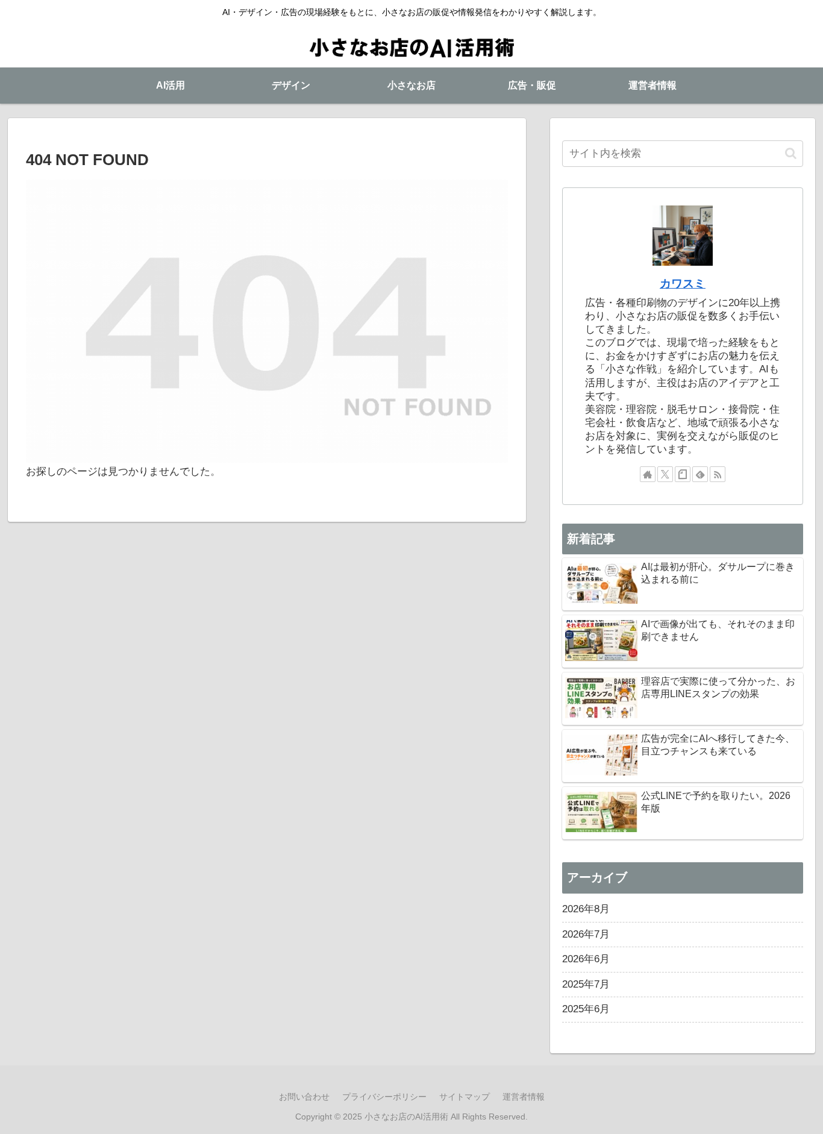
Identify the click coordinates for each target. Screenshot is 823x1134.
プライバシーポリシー (384, 1096)
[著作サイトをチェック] (648, 474)
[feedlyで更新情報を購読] (700, 474)
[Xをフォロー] (665, 474)
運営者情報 (523, 1096)
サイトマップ (464, 1096)
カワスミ (683, 283)
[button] (790, 153)
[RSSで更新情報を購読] (717, 474)
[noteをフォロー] (682, 474)
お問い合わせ (304, 1096)
